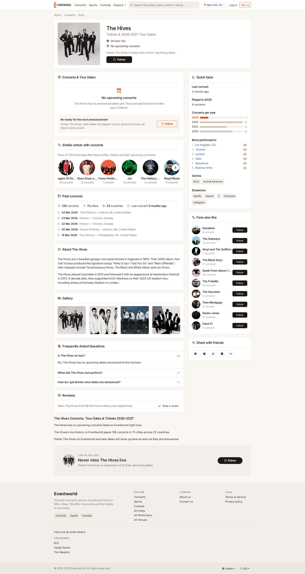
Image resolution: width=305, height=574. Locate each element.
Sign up (245, 5)
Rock (81, 14)
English (229, 568)
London (200, 154)
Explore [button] (119, 5)
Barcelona (202, 163)
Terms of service (235, 497)
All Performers (143, 515)
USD (243, 568)
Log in (233, 5)
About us (185, 497)
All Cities (139, 510)
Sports (93, 5)
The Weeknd (62, 552)
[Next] (175, 167)
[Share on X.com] (204, 354)
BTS (56, 543)
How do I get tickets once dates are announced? (89, 382)
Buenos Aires (204, 167)
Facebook (229, 196)
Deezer (210, 196)
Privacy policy (233, 501)
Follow (239, 230)
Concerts (80, 5)
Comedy (105, 5)
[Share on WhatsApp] (213, 354)
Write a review (170, 405)
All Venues (140, 519)
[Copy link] (231, 354)
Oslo (198, 158)
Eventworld (65, 493)
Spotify (197, 196)
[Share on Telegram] (222, 354)
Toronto (200, 149)
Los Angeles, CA (205, 145)
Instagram (199, 202)
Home (57, 14)
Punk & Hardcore (213, 181)
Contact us (186, 501)
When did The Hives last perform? (80, 372)
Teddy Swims (62, 547)
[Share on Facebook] (195, 354)
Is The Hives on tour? (71, 355)
